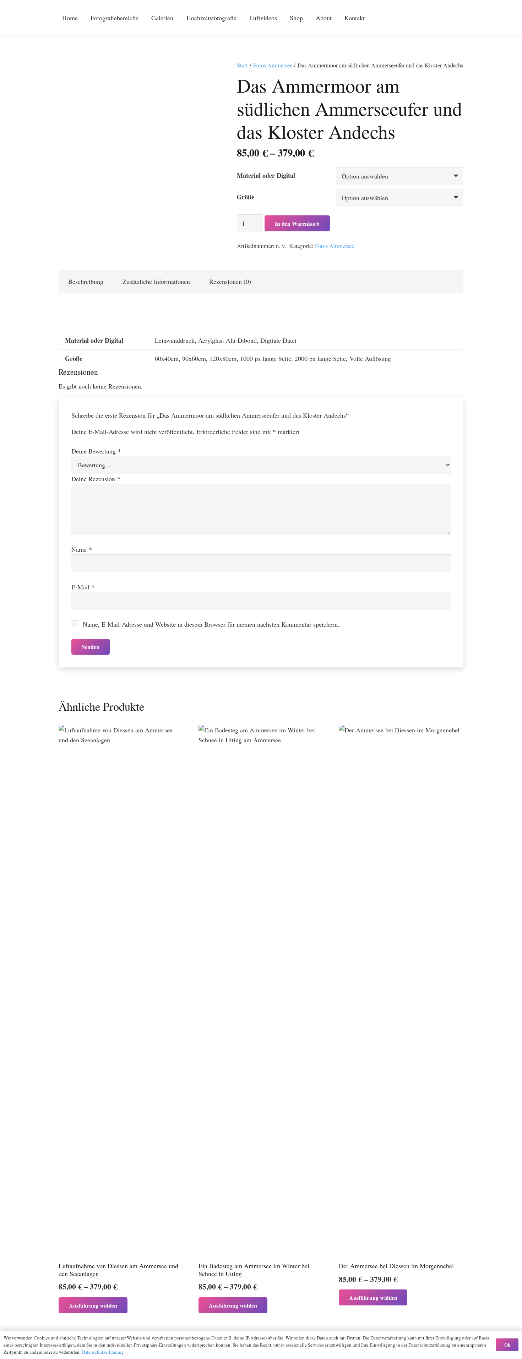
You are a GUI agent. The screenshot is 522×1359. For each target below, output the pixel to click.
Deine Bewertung (96, 451)
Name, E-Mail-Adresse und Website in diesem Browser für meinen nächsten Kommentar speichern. (211, 624)
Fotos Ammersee (272, 65)
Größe (245, 197)
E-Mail (83, 587)
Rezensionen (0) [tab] (230, 281)
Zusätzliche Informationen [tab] (156, 281)
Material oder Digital (266, 175)
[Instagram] (457, 17)
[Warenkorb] (419, 17)
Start (242, 65)
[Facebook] (444, 17)
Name (81, 549)
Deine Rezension (95, 478)
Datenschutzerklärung (103, 1352)
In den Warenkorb (297, 223)
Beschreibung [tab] (85, 281)
